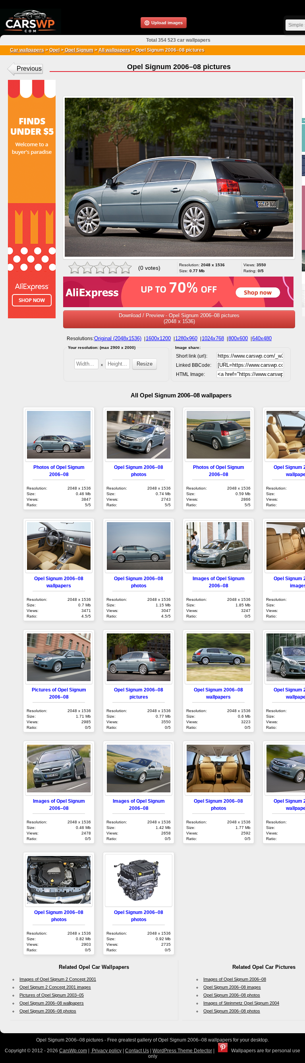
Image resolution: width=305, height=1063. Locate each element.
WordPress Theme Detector (182, 1050)
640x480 (262, 338)
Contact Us (137, 1050)
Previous (29, 68)
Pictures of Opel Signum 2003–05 (51, 995)
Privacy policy (106, 1050)
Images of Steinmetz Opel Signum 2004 (241, 1003)
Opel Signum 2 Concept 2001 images (55, 987)
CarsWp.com (73, 1050)
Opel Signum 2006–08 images (232, 987)
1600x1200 (158, 338)
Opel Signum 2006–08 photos (47, 1011)
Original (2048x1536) (117, 338)
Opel (54, 50)
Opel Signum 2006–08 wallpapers (51, 1003)
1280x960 (186, 338)
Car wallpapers (27, 50)
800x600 (238, 338)
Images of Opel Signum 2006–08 (234, 979)
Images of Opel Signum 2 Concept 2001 (57, 979)
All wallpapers (114, 50)
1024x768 (213, 338)
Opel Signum (78, 50)
